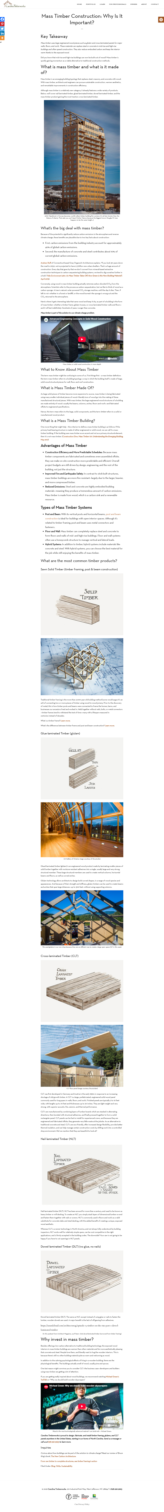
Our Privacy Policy (82, 1504)
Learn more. (65, 720)
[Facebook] (2, 19)
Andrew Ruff (46, 262)
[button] (161, 20)
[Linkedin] (2, 33)
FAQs (58, 1466)
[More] (2, 38)
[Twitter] (2, 28)
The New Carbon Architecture (63, 1456)
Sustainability (66, 1466)
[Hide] (1, 42)
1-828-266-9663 (116, 1489)
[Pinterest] (2, 24)
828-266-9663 (53, 1441)
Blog (53, 1466)
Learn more (109, 725)
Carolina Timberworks (14, 4)
